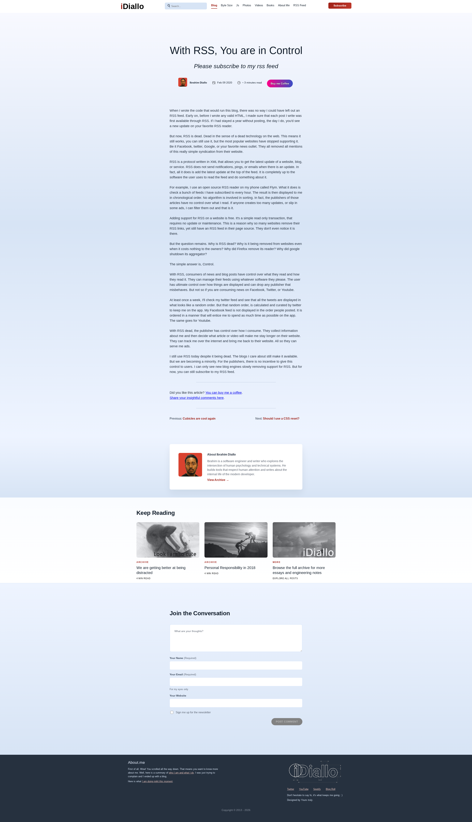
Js (237, 5)
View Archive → (218, 479)
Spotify (317, 789)
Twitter (290, 789)
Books (270, 5)
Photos (247, 5)
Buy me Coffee (280, 83)
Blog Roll (330, 789)
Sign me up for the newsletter (193, 712)
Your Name (183, 658)
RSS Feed (299, 5)
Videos (259, 5)
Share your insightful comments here (197, 398)
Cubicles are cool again (199, 418)
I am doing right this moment (157, 781)
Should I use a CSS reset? (281, 418)
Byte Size (226, 5)
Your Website (178, 695)
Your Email (183, 674)
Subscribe (340, 5)
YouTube (303, 789)
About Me (284, 5)
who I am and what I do (181, 772)
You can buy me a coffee (223, 393)
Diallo (132, 6)
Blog (214, 5)
